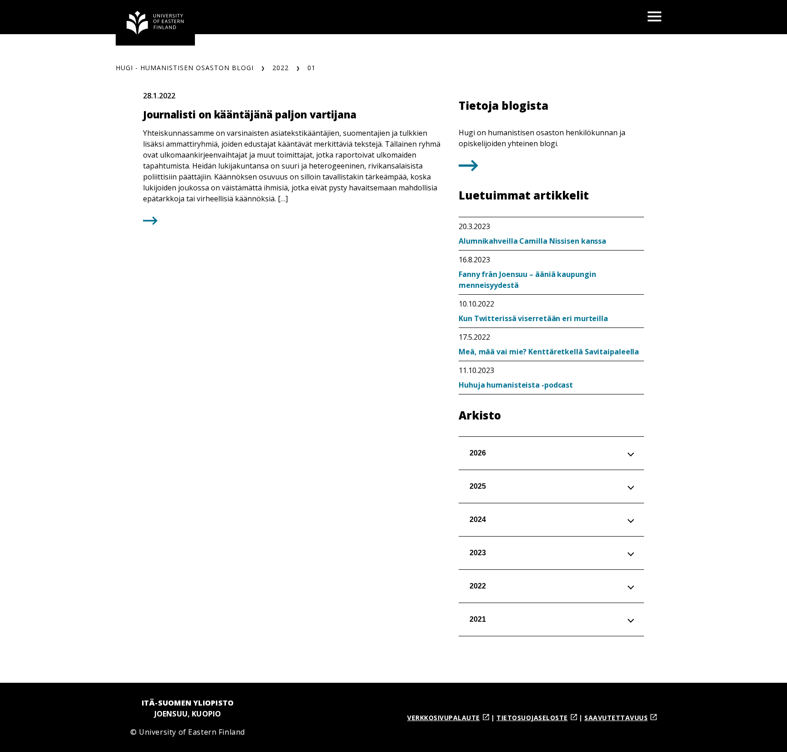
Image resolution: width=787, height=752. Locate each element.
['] (468, 168)
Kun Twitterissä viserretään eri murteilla (533, 318)
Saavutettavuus (616, 717)
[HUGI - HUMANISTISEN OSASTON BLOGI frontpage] (155, 23)
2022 (280, 67)
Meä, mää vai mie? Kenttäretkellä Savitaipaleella (549, 352)
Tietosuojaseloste (532, 717)
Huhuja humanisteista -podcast (516, 385)
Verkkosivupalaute (443, 717)
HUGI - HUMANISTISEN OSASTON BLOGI (185, 67)
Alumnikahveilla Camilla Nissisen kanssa (532, 241)
